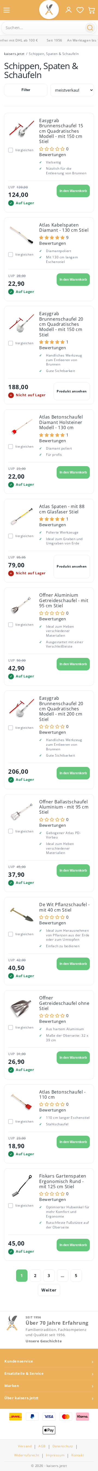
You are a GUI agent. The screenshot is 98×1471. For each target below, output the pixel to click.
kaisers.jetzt (14, 53)
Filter (26, 90)
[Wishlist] (80, 10)
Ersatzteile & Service (24, 1373)
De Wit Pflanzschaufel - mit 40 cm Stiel (64, 907)
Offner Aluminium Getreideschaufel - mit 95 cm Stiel (63, 600)
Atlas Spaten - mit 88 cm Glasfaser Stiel (62, 509)
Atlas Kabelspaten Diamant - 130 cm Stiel (63, 227)
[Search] (90, 28)
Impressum (55, 1455)
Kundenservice (18, 1361)
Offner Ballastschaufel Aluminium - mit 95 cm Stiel (64, 807)
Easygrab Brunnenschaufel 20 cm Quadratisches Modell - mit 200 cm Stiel (61, 708)
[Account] (68, 9)
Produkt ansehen (72, 391)
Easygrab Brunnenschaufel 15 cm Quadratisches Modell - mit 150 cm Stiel (61, 131)
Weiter (49, 1290)
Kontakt (77, 1455)
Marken (11, 1385)
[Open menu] (6, 10)
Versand (25, 1446)
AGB (42, 1446)
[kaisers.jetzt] (49, 9)
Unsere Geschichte (44, 1341)
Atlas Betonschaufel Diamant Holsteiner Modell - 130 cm (61, 422)
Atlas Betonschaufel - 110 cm (62, 1094)
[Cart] (91, 10)
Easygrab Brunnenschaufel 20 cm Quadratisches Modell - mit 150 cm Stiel (61, 324)
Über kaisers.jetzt (21, 1398)
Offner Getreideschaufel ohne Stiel (64, 1003)
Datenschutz (63, 1446)
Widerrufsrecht (26, 1455)
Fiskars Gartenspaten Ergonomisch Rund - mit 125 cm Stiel (62, 1181)
